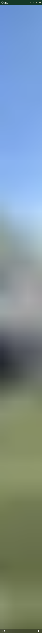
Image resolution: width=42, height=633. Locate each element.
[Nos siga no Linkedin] (36, 2)
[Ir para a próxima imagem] (6, 631)
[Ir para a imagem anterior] (3, 631)
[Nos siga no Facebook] (33, 2)
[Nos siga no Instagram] (30, 2)
